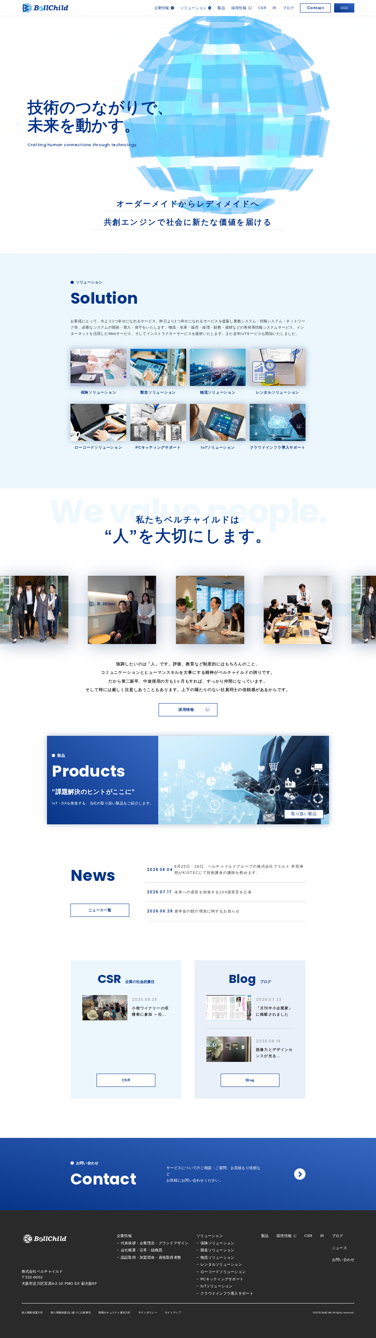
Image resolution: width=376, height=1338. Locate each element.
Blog (250, 1080)
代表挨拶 (128, 1243)
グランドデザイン (174, 1243)
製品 (221, 8)
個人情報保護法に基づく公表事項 (71, 1312)
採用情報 (238, 8)
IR (274, 8)
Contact (315, 8)
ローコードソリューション (223, 1272)
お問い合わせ (343, 1260)
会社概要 (128, 1250)
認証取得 (128, 1257)
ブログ (288, 8)
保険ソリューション (217, 1243)
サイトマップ (173, 1312)
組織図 (156, 1250)
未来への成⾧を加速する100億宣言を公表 (213, 892)
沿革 (143, 1250)
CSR (262, 8)
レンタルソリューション (221, 1264)
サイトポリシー (147, 1312)
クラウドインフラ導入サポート (226, 1293)
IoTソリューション (216, 1286)
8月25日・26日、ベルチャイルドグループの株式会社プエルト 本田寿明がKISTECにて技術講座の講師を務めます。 (239, 869)
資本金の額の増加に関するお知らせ (207, 911)
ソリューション (209, 1236)
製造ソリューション (217, 1250)
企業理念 (147, 1243)
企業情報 (124, 1236)
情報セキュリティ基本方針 (114, 1312)
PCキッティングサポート (221, 1279)
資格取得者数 (170, 1257)
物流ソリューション (217, 1257)
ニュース (339, 1248)
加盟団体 (147, 1257)
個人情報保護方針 (32, 1312)
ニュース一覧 (100, 910)
